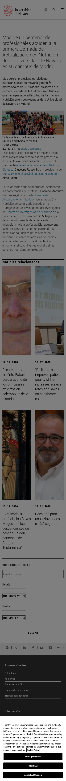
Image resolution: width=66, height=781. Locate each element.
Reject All (33, 765)
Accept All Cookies (33, 774)
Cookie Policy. (33, 749)
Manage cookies (33, 756)
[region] (33, 748)
